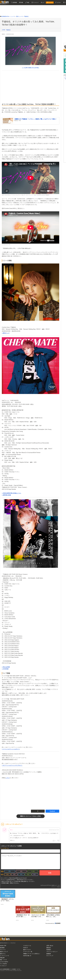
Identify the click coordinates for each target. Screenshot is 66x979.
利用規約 (48, 949)
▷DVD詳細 (5, 668)
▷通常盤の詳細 (6, 495)
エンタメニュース (4, 955)
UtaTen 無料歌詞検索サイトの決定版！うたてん (10, 969)
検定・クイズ (3, 959)
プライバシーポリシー (52, 951)
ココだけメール (27, 945)
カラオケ (58, 2)
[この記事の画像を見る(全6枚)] (30, 67)
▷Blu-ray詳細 (6, 667)
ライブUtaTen (3, 963)
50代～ (35, 874)
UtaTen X (25, 947)
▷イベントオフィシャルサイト (11, 749)
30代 (21, 874)
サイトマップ (49, 955)
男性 (10, 871)
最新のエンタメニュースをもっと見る (30, 816)
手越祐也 (8, 30)
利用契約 (58, 886)
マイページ (3, 949)
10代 (7, 874)
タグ (43, 2)
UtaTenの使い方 (27, 955)
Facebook (52, 811)
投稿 (49, 873)
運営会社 (48, 947)
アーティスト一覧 (27, 951)
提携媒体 (48, 953)
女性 (21, 871)
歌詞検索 (14, 2)
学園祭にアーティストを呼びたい (31, 953)
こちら (8, 777)
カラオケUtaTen (4, 961)
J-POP (3, 30)
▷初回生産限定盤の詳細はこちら (11, 493)
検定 (28, 2)
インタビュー (3, 965)
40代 (28, 874)
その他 (32, 871)
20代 (14, 874)
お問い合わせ (49, 945)
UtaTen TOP (3, 945)
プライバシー (53, 886)
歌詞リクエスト (27, 949)
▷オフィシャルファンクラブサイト (12, 765)
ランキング (35, 2)
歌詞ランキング (4, 951)
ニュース (50, 2)
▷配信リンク (6, 333)
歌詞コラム (3, 953)
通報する (12, 840)
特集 (22, 2)
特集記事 (2, 957)
